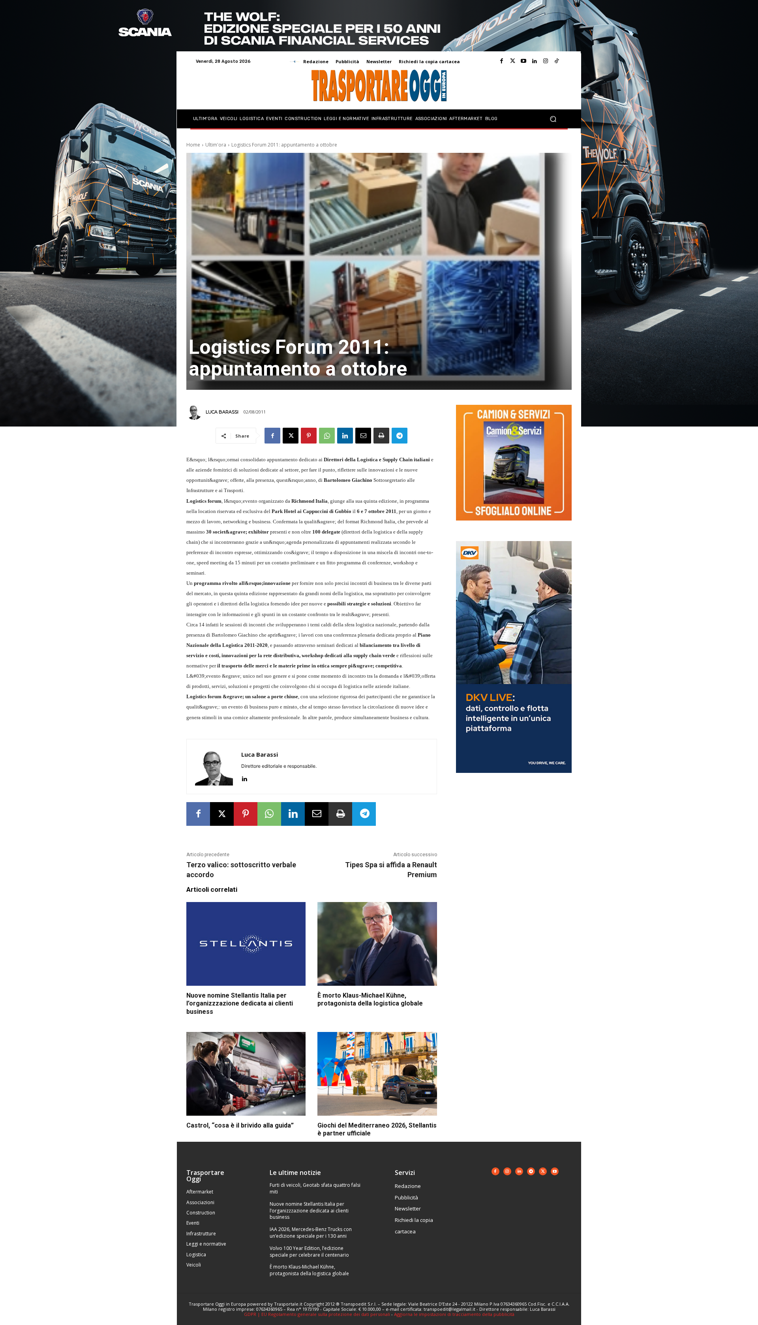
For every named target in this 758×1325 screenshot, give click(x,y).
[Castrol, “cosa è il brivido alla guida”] (246, 1074)
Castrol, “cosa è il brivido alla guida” (240, 1125)
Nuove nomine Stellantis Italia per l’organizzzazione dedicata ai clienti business (239, 1004)
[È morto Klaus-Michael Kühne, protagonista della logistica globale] (377, 944)
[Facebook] (501, 61)
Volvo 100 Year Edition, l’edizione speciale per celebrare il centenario (309, 1251)
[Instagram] (545, 61)
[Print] (381, 436)
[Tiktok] (556, 61)
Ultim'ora (215, 144)
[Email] (363, 436)
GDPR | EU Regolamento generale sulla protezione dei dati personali (317, 1314)
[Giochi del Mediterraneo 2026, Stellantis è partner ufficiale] (377, 1074)
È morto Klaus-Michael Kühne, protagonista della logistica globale (370, 999)
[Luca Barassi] (195, 412)
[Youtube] (523, 61)
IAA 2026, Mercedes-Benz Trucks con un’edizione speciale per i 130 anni (311, 1232)
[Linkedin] (534, 61)
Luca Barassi (222, 412)
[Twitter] (512, 61)
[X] (290, 436)
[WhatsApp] (327, 436)
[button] (553, 119)
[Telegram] (399, 436)
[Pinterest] (309, 436)
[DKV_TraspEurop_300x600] (514, 779)
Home (193, 144)
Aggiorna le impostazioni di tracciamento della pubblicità (454, 1314)
